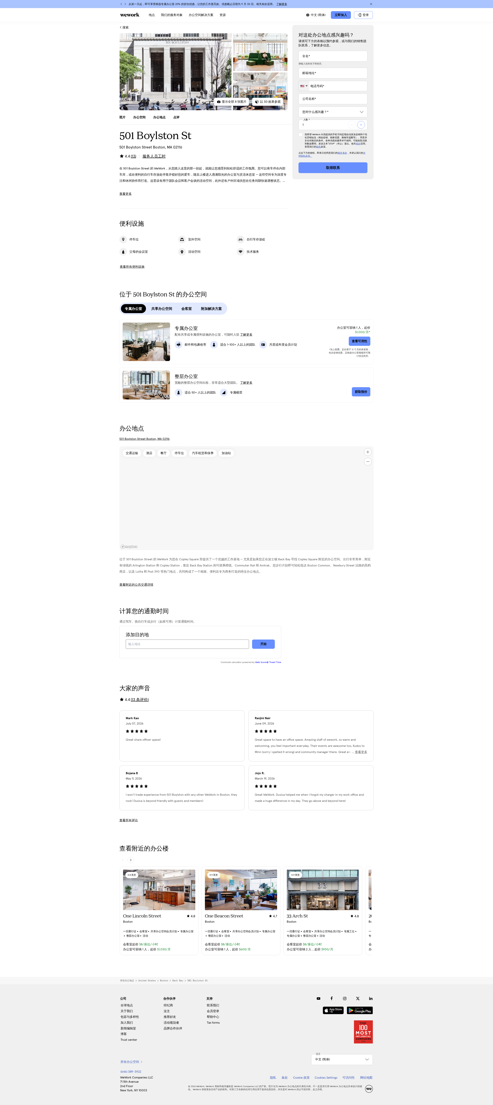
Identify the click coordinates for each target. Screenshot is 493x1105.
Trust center (129, 1039)
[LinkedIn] (371, 998)
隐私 (318, 147)
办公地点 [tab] (159, 117)
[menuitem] (152, 15)
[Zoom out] (368, 461)
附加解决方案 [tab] (211, 309)
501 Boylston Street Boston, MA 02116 (144, 438)
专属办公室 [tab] (133, 309)
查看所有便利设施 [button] (132, 266)
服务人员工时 (154, 156)
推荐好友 (170, 1016)
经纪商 (168, 1005)
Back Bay (177, 980)
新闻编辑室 (128, 1028)
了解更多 (281, 4)
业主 (167, 1011)
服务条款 (342, 153)
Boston (164, 980)
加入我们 (127, 1022)
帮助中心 (213, 1016)
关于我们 (127, 1011)
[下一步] (125, 4)
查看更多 (125, 193)
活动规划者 (171, 1022)
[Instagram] (345, 998)
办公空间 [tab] (139, 117)
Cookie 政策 (301, 1077)
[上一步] (121, 4)
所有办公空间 (130, 1061)
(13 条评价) (140, 700)
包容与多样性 (130, 1016)
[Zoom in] (368, 452)
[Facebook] (332, 998)
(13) (133, 156)
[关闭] (371, 4)
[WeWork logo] (129, 15)
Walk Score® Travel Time (268, 662)
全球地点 (127, 1005)
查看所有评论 (128, 820)
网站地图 (366, 1077)
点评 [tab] (176, 117)
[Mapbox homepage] (129, 547)
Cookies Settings (326, 1077)
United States (147, 980)
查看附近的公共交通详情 (136, 584)
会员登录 (213, 1011)
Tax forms (213, 1022)
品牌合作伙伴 (173, 1028)
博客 (124, 1034)
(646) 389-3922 (131, 1071)
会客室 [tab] (186, 309)
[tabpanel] (203, 71)
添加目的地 (137, 635)
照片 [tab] (122, 117)
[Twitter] (358, 998)
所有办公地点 (127, 980)
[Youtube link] (318, 998)
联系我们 (213, 1005)
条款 (358, 144)
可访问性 (348, 1077)
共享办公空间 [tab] (161, 309)
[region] (246, 498)
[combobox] (304, 86)
